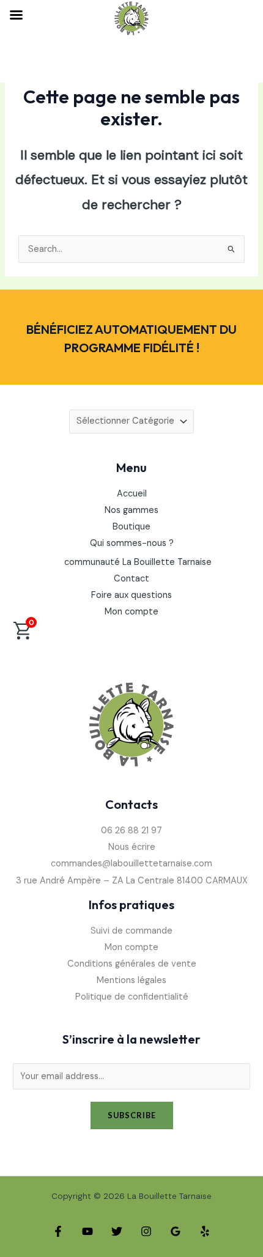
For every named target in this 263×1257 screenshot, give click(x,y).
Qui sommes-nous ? (132, 543)
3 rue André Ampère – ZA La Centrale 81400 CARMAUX (132, 881)
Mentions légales (131, 980)
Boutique (131, 527)
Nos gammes (131, 510)
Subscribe (132, 1115)
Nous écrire (131, 847)
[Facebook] (58, 1231)
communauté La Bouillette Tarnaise (138, 562)
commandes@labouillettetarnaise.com (131, 863)
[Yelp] (204, 1231)
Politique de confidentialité (131, 997)
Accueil (132, 493)
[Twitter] (116, 1231)
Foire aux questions (131, 595)
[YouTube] (87, 1231)
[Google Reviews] (175, 1231)
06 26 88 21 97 (131, 830)
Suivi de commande (131, 931)
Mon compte (131, 611)
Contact (131, 578)
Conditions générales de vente (131, 964)
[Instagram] (146, 1231)
